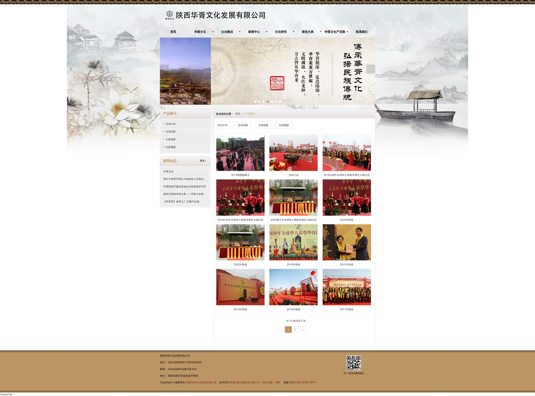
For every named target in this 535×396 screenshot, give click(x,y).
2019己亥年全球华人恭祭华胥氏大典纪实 (241, 219)
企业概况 (227, 31)
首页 (173, 31)
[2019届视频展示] (240, 153)
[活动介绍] (293, 153)
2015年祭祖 (293, 309)
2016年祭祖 (293, 264)
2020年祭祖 (240, 264)
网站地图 (268, 382)
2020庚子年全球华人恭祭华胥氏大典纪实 (294, 219)
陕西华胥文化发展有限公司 (201, 382)
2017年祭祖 (346, 309)
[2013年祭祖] (347, 242)
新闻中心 (254, 31)
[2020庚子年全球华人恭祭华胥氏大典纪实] (293, 197)
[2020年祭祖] (240, 242)
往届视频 (284, 125)
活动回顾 (243, 125)
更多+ (203, 160)
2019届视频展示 (240, 175)
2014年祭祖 (240, 309)
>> (302, 329)
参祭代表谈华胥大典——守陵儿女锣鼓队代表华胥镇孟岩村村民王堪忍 (185, 193)
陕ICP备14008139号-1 (304, 382)
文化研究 (281, 31)
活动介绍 (222, 125)
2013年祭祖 (346, 264)
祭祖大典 (308, 31)
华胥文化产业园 (335, 31)
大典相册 (263, 125)
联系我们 (362, 31)
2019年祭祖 (346, 219)
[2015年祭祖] (293, 287)
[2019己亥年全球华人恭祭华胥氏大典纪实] (240, 197)
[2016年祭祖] (293, 242)
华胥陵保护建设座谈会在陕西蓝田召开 (184, 186)
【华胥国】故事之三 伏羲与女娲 (181, 201)
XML (278, 382)
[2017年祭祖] (347, 287)
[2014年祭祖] (240, 287)
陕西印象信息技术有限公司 (245, 382)
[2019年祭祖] (347, 197)
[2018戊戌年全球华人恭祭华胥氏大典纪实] (347, 153)
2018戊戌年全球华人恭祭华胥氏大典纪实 (347, 175)
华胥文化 (200, 31)
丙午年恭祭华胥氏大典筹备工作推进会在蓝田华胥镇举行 (185, 178)
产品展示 (250, 113)
